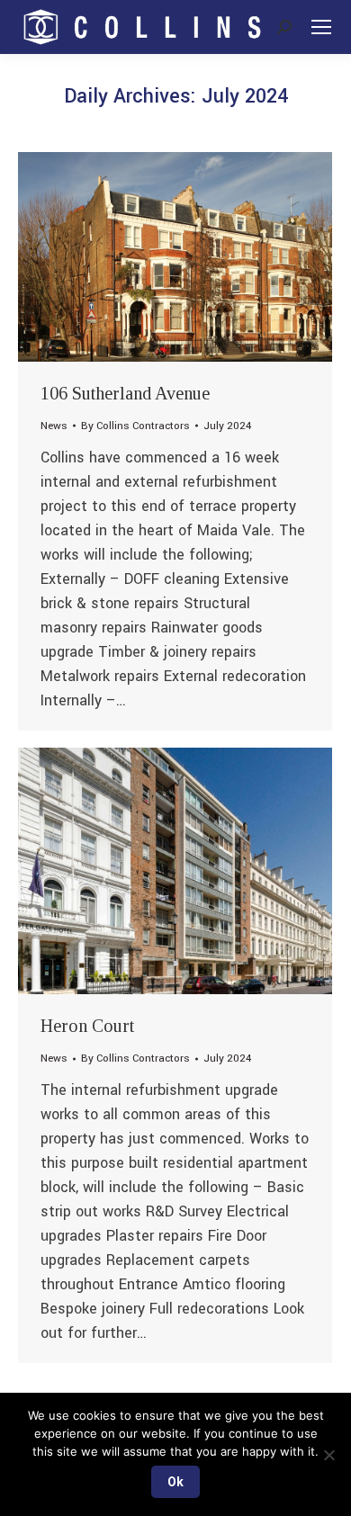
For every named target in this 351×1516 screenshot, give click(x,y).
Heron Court (87, 1026)
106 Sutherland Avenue (125, 393)
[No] (329, 1455)
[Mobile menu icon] (321, 27)
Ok (175, 1482)
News (54, 426)
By (135, 426)
